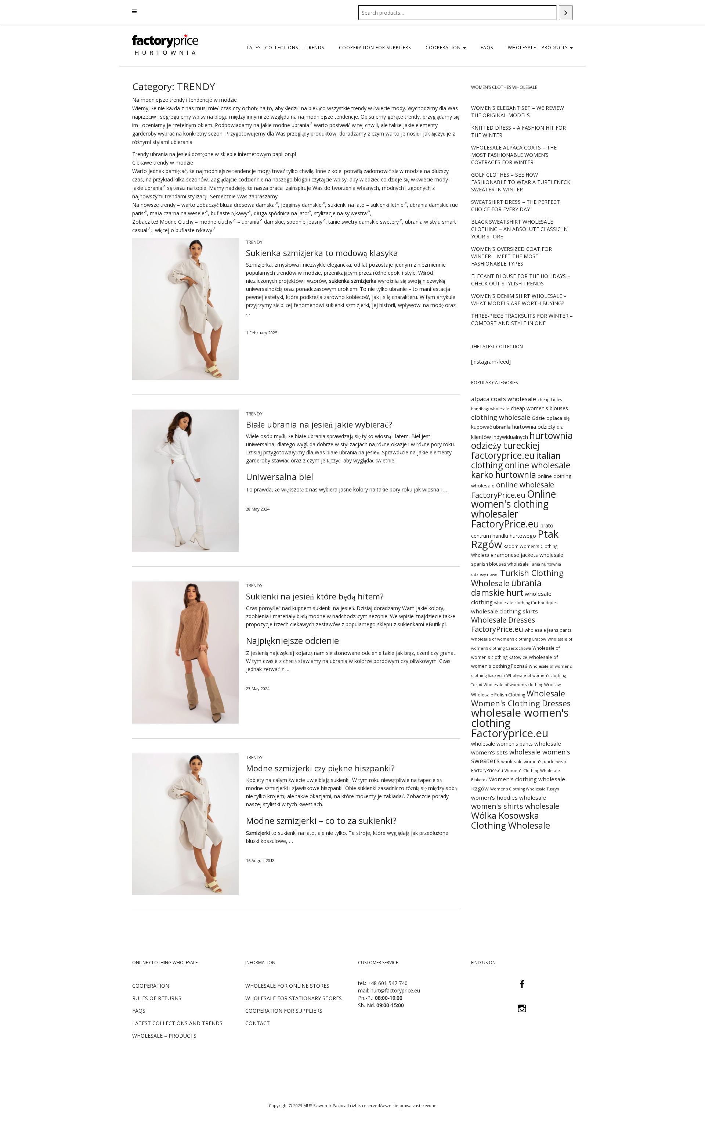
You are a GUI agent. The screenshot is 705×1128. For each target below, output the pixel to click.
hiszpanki (332, 788)
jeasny (314, 221)
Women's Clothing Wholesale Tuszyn (524, 789)
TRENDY (254, 242)
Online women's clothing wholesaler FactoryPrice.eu (513, 508)
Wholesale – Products (538, 47)
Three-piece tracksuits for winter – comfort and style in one (522, 319)
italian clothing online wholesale (521, 460)
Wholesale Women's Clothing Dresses (521, 698)
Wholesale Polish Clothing (498, 695)
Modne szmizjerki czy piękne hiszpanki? (320, 768)
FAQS (487, 47)
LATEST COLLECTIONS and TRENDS (177, 1023)
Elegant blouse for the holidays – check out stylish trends (520, 280)
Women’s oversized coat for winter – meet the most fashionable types (511, 256)
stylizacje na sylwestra (340, 213)
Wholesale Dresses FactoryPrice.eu (503, 624)
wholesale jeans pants (548, 630)
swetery (389, 221)
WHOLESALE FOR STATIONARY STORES (293, 998)
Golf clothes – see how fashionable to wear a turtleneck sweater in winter (520, 182)
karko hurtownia (503, 474)
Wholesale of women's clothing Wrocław (522, 684)
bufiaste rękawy (229, 213)
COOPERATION (444, 47)
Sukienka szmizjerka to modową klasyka (322, 252)
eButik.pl (436, 624)
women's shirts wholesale (515, 806)
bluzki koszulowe (266, 840)
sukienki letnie (387, 204)
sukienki (337, 204)
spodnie (296, 221)
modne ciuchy (215, 221)
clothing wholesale (500, 417)
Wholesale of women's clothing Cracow (508, 639)
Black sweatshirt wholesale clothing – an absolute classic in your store (519, 229)
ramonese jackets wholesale (529, 554)
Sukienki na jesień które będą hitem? (315, 596)
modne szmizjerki (267, 788)
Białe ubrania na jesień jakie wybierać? (319, 424)
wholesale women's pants (502, 743)
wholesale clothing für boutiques (525, 602)
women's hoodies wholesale (508, 797)
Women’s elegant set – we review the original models (517, 111)
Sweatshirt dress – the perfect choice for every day (515, 205)
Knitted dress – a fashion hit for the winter (518, 131)
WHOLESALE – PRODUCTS (164, 1035)
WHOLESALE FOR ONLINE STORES (287, 985)
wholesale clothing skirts (504, 611)
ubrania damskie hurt (506, 587)
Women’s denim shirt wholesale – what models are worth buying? (519, 299)
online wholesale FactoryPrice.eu (512, 489)
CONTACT (257, 1023)
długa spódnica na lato (281, 213)
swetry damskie (360, 221)
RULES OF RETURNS (156, 998)
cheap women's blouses (539, 408)
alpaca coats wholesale (503, 398)
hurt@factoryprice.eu (395, 990)
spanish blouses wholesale (500, 564)
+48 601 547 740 (388, 983)
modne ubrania (291, 125)
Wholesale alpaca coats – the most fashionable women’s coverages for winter (514, 155)
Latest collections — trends (285, 47)
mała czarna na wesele (177, 213)
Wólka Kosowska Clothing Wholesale (510, 820)
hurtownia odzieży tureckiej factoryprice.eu (522, 445)
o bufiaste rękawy (191, 230)
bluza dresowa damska (247, 204)
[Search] (566, 12)
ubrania (153, 187)
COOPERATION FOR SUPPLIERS (375, 47)
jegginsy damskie (301, 204)
